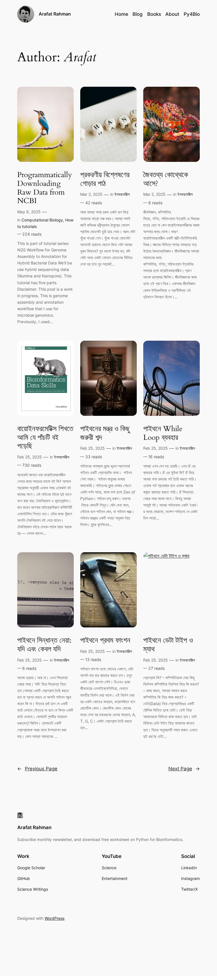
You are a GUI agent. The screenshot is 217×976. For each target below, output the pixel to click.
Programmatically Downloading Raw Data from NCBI (44, 188)
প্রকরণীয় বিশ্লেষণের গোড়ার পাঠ (104, 179)
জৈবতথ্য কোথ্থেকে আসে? (165, 179)
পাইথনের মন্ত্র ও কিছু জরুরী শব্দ (105, 433)
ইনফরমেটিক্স (122, 194)
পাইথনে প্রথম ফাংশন (105, 640)
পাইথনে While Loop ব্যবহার (163, 433)
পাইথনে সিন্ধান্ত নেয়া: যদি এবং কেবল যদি (44, 645)
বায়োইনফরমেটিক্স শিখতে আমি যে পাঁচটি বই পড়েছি (45, 438)
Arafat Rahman (55, 14)
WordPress (54, 918)
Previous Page (37, 768)
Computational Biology (42, 220)
